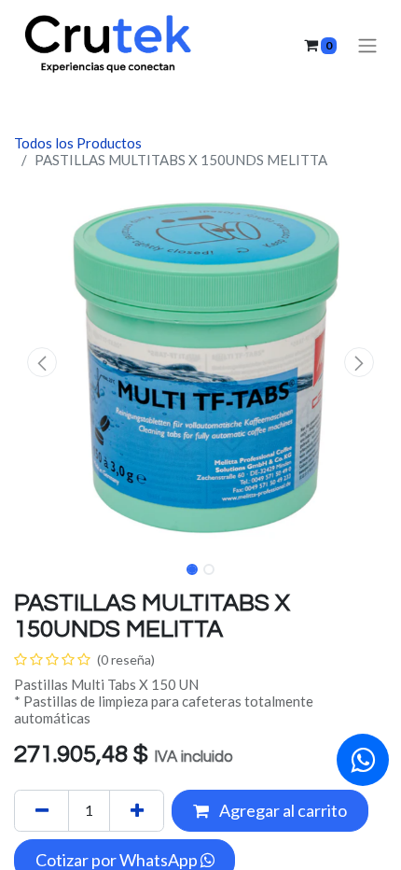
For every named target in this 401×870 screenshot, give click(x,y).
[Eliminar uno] (41, 811)
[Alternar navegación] (367, 45)
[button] (42, 362)
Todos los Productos (78, 142)
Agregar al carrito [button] (281, 810)
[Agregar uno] (136, 811)
